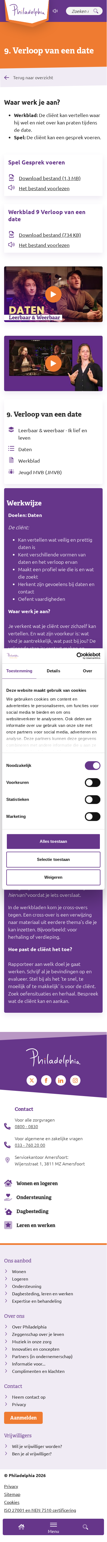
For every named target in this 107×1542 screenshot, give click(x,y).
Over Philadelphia (29, 1326)
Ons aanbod (17, 1261)
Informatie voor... (28, 1363)
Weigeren (53, 877)
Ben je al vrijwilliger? (31, 1453)
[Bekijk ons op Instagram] (75, 1080)
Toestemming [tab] (19, 670)
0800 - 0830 (26, 1126)
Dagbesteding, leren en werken (42, 1293)
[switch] (92, 782)
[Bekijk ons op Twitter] (32, 1080)
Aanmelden (23, 1418)
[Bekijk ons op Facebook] (46, 1080)
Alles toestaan (53, 841)
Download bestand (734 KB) (50, 235)
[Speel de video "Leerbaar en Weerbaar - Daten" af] (53, 294)
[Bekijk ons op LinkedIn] (61, 1080)
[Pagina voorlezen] (55, 10)
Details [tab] (53, 670)
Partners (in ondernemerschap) (42, 1356)
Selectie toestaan (53, 859)
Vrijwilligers (17, 1436)
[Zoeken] (96, 11)
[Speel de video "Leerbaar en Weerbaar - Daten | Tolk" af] (53, 363)
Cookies (11, 1502)
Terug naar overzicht (33, 77)
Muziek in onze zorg (31, 1341)
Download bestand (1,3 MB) (50, 178)
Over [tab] (87, 670)
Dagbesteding (32, 1211)
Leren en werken (35, 1225)
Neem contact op (28, 1396)
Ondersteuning (33, 1197)
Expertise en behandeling (37, 1301)
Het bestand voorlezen (44, 188)
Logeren (20, 1278)
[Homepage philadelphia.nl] (53, 1055)
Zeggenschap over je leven (38, 1334)
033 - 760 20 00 (30, 1145)
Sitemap (12, 1494)
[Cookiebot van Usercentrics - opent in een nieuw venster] (76, 655)
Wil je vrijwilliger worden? (37, 1446)
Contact (13, 1386)
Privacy (19, 1404)
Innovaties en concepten (35, 1349)
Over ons (14, 1316)
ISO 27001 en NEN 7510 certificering (40, 1510)
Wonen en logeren (37, 1183)
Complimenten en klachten (38, 1371)
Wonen (19, 1271)
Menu (53, 1531)
